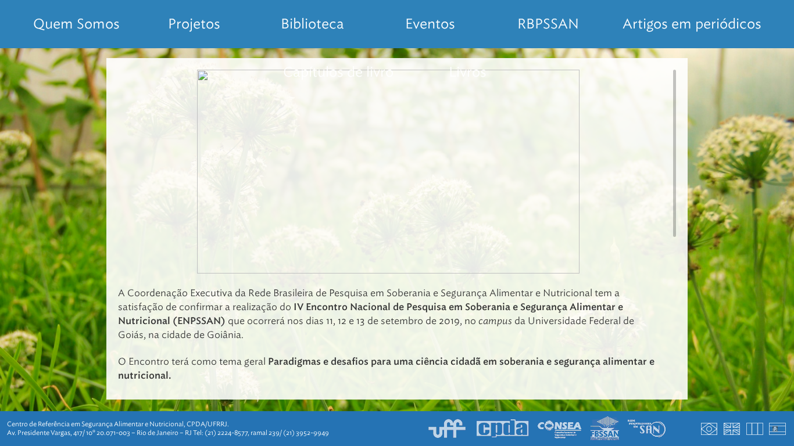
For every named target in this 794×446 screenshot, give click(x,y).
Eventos (430, 24)
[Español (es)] (777, 429)
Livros (468, 72)
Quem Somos (76, 24)
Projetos (194, 24)
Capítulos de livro (338, 72)
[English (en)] (732, 429)
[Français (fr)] (755, 429)
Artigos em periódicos (692, 24)
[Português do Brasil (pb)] (709, 429)
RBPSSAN (548, 24)
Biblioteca (312, 24)
